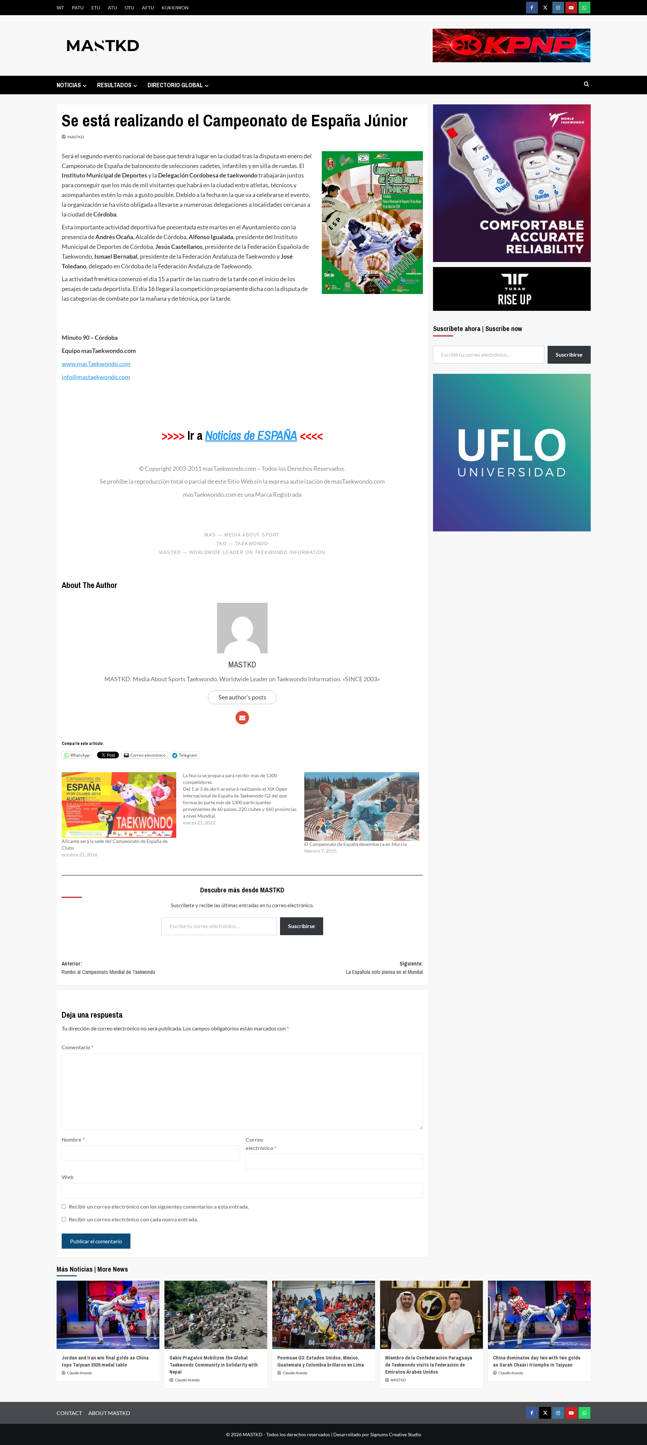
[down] (85, 86)
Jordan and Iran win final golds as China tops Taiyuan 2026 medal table (105, 1361)
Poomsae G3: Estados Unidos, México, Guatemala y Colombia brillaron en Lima (320, 1361)
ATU (112, 7)
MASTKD (75, 136)
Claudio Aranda (79, 1373)
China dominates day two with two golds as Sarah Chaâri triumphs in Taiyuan (537, 1361)
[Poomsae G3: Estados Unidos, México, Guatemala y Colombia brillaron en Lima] (323, 1315)
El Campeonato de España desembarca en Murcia (355, 844)
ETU (95, 7)
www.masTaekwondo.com (96, 363)
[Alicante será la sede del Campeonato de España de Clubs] (119, 805)
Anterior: (108, 968)
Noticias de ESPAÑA (251, 435)
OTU (129, 7)
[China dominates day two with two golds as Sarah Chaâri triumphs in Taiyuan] (539, 1315)
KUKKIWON (175, 7)
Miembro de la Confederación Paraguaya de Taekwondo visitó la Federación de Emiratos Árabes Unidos (428, 1364)
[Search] (586, 84)
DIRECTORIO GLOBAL (175, 85)
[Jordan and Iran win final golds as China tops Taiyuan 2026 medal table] (108, 1315)
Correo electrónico (261, 1143)
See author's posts (242, 697)
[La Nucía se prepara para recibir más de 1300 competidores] (243, 799)
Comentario (77, 1047)
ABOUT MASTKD (109, 1413)
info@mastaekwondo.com (96, 377)
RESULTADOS (114, 85)
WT (60, 7)
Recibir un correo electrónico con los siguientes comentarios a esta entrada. (159, 1206)
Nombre (73, 1139)
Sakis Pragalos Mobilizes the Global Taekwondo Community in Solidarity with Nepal (214, 1364)
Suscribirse (301, 926)
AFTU (148, 7)
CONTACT (69, 1413)
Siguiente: (384, 968)
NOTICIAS (69, 85)
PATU (78, 7)
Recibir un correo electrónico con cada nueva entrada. (133, 1219)
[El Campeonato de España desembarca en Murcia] (361, 806)
